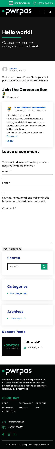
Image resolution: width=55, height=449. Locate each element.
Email (6, 183)
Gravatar (12, 136)
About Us (41, 403)
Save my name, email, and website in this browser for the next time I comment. (25, 199)
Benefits (23, 407)
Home (5, 403)
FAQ (38, 407)
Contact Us (9, 411)
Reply (10, 140)
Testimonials (26, 403)
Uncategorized (18, 293)
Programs (7, 407)
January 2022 (18, 318)
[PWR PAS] (17, 11)
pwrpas (13, 68)
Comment (9, 208)
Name (6, 171)
